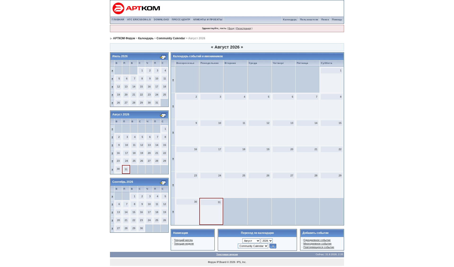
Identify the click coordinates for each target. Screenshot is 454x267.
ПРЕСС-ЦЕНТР (181, 19)
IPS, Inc (241, 262)
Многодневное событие (317, 243)
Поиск (325, 19)
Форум (212, 262)
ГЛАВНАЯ (118, 19)
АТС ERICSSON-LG (139, 19)
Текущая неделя (184, 243)
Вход (231, 28)
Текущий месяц (183, 240)
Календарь (290, 19)
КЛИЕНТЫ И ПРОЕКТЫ (208, 19)
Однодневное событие (317, 240)
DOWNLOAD (161, 19)
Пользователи (309, 19)
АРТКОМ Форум (124, 38)
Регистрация (243, 28)
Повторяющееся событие (318, 247)
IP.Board (221, 262)
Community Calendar (171, 38)
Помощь (337, 19)
